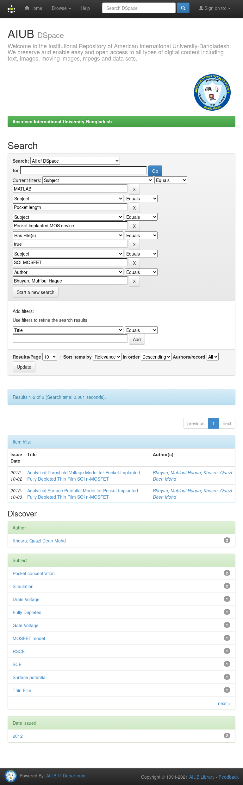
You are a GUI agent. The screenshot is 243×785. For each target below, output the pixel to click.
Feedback (229, 777)
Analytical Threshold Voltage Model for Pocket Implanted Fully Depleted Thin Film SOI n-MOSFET (83, 475)
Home (35, 8)
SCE (17, 664)
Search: (21, 161)
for (16, 170)
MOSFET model (29, 638)
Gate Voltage (26, 625)
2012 (18, 736)
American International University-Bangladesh (62, 121)
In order (131, 357)
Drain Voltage (26, 599)
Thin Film (22, 690)
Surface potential (30, 677)
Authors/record (189, 357)
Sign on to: (215, 8)
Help (85, 8)
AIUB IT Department (66, 775)
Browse (60, 8)
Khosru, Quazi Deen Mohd (39, 540)
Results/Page (27, 357)
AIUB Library (202, 777)
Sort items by (77, 357)
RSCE (19, 651)
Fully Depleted (27, 612)
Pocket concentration (34, 573)
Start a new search (35, 292)
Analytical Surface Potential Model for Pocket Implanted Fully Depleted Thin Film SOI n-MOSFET (82, 493)
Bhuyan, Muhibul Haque (177, 472)
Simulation (23, 586)
